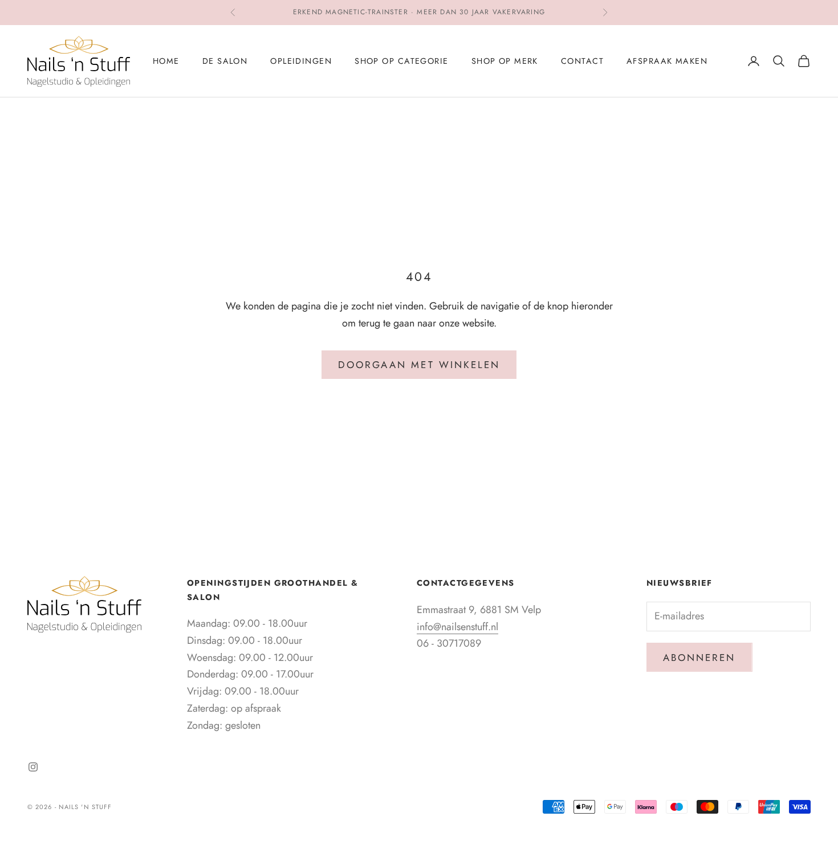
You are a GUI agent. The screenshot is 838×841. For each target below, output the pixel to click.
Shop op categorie (401, 61)
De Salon (225, 61)
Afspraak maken (667, 61)
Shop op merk (504, 61)
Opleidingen (301, 61)
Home (166, 61)
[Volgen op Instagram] (33, 767)
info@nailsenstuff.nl (457, 626)
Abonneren (699, 657)
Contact (582, 61)
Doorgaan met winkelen (419, 364)
